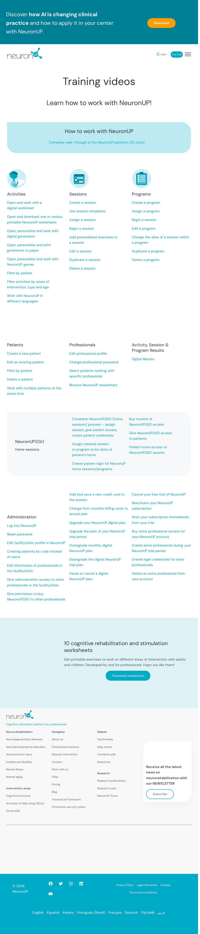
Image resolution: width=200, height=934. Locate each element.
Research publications (111, 780)
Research (103, 773)
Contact (57, 762)
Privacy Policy (125, 885)
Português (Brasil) (91, 912)
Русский (147, 912)
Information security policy (69, 807)
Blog (54, 792)
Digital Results (143, 359)
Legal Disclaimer (147, 885)
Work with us (60, 769)
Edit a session (80, 251)
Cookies (165, 885)
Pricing (56, 784)
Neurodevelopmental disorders (25, 747)
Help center (104, 747)
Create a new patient (24, 353)
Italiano (68, 912)
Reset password (19, 534)
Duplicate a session (84, 260)
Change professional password (93, 362)
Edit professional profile (88, 353)
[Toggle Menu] (188, 54)
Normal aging (14, 777)
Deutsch (131, 912)
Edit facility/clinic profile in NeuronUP (36, 543)
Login (163, 54)
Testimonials (105, 739)
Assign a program (146, 211)
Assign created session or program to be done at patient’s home (92, 449)
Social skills (13, 811)
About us (57, 739)
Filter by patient (19, 273)
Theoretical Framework (66, 799)
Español (53, 912)
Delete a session (82, 268)
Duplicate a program (148, 251)
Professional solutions (65, 747)
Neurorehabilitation (19, 732)
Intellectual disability (19, 762)
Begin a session (81, 228)
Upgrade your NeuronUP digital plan (97, 523)
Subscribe (160, 794)
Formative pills (106, 754)
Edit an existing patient (25, 362)
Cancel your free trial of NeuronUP (159, 494)
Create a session (82, 202)
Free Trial (176, 54)
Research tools (106, 788)
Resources (103, 762)
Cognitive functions (18, 795)
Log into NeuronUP (21, 525)
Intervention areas (18, 788)
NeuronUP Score (107, 795)
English (38, 912)
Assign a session (82, 220)
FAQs (55, 777)
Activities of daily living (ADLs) (25, 803)
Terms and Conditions (143, 892)
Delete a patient (20, 379)
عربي (161, 912)
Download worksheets (128, 676)
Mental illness (14, 769)
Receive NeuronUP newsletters (93, 385)
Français (115, 912)
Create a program (146, 202)
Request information (65, 754)
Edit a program (143, 228)
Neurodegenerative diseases (24, 739)
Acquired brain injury (19, 754)
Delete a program (146, 260)
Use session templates (87, 211)
